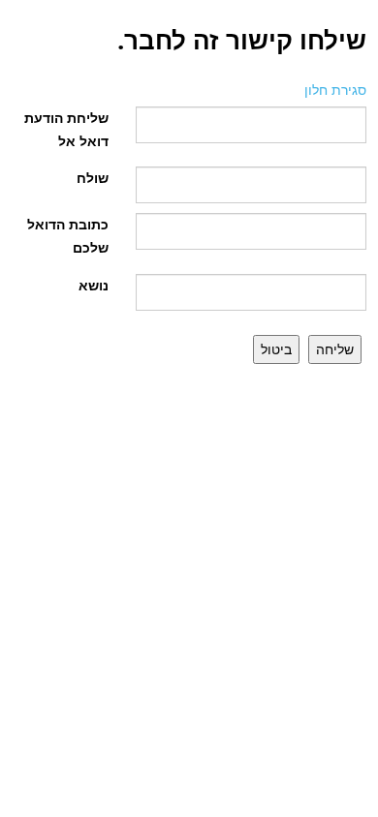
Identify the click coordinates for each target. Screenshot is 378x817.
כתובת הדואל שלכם (68, 236)
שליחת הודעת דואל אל (66, 129)
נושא (94, 285)
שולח (93, 177)
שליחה (335, 349)
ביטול (276, 349)
